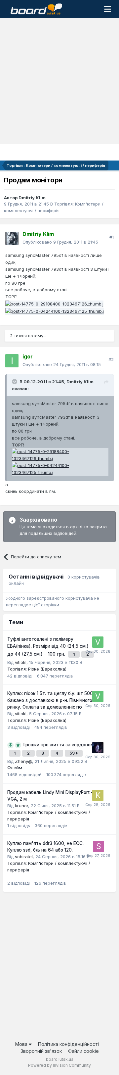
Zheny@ (23, 761)
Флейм (14, 767)
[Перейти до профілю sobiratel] (98, 846)
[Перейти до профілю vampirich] (97, 747)
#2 (111, 359)
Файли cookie (83, 1051)
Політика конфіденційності (68, 1044)
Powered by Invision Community (59, 1065)
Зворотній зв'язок (41, 1051)
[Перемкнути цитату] (15, 381)
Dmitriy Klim (32, 197)
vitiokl (20, 662)
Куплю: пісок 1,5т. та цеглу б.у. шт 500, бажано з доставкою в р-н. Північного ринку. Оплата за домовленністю (50, 700)
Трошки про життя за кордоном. (58, 744)
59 (73, 753)
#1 (111, 237)
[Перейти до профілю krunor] (97, 795)
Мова (22, 1044)
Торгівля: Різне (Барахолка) (36, 669)
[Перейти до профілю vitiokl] (97, 642)
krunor (21, 805)
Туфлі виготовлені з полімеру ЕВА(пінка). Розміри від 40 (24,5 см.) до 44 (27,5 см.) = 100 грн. (48, 646)
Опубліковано (60, 242)
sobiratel (24, 856)
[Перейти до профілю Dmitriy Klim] (12, 238)
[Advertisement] (59, 81)
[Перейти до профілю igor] (12, 360)
